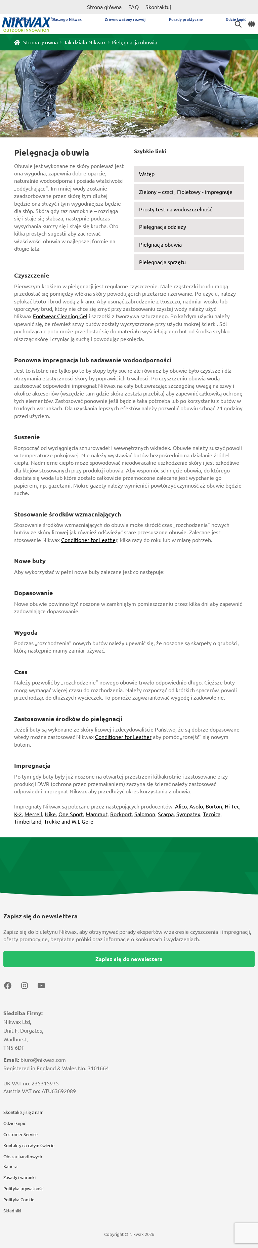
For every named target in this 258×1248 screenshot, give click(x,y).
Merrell (33, 814)
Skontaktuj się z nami (23, 1112)
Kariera (10, 1166)
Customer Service (20, 1134)
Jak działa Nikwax (84, 42)
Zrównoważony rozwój (125, 19)
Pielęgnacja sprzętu (162, 262)
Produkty (20, 19)
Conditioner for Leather (123, 737)
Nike (50, 814)
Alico (181, 806)
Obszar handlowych (22, 1156)
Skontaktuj (158, 7)
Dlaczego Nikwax (66, 19)
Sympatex (188, 814)
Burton (214, 806)
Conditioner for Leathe (88, 540)
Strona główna (104, 7)
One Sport (70, 814)
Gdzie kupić (236, 19)
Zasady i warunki (19, 1177)
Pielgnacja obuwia (160, 245)
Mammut (97, 814)
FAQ (133, 7)
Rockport (121, 814)
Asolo (196, 806)
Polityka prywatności (23, 1188)
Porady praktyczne (186, 19)
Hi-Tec (232, 806)
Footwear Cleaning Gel (60, 316)
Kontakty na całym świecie (28, 1145)
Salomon (144, 814)
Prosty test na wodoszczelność (175, 209)
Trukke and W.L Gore (68, 822)
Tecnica (211, 814)
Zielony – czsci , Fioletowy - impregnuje (185, 192)
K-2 (18, 814)
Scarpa (166, 814)
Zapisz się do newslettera (129, 959)
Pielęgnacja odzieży (162, 227)
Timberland (27, 822)
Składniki (12, 1210)
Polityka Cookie (18, 1199)
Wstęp (147, 174)
